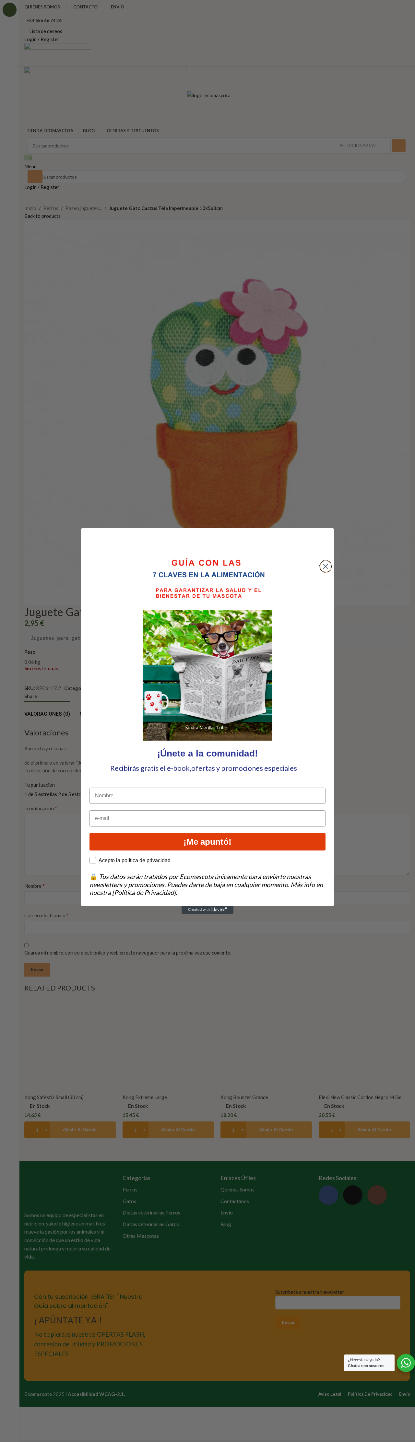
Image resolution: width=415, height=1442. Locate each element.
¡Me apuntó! (207, 842)
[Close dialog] (325, 566)
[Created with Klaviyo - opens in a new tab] (207, 910)
